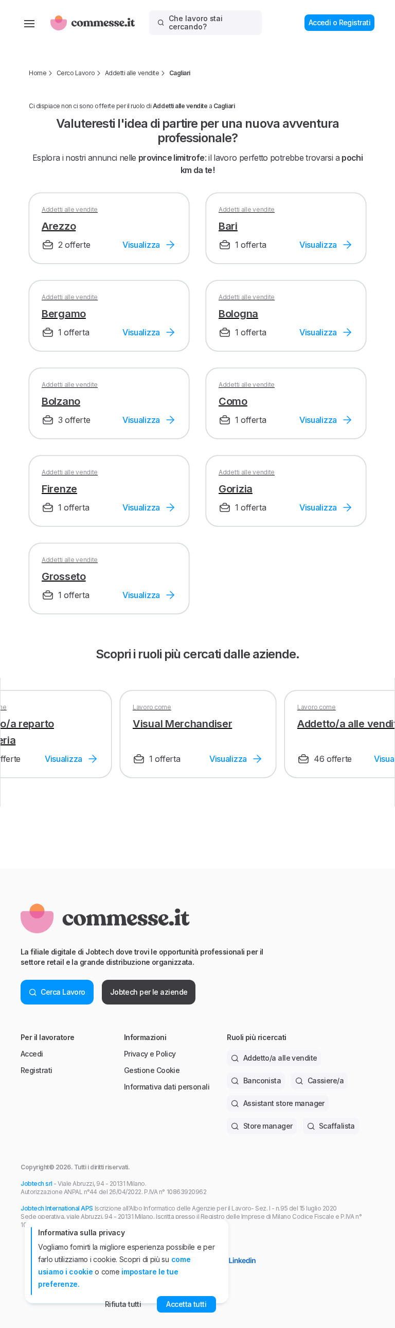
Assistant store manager (284, 1103)
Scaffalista (337, 1125)
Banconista (262, 1080)
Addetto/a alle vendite (280, 1057)
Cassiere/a (326, 1080)
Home (37, 73)
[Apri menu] (29, 22)
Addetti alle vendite (132, 73)
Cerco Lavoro (76, 73)
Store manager (268, 1125)
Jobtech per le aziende (149, 992)
